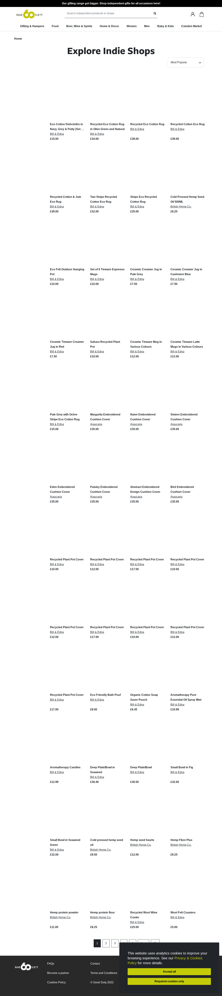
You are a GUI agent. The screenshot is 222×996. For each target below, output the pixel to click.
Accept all (169, 971)
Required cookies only (169, 981)
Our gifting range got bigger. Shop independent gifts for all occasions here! (111, 3)
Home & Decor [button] (109, 26)
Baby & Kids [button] (165, 26)
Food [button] (55, 26)
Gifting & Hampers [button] (32, 26)
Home (18, 38)
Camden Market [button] (191, 26)
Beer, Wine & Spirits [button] (79, 26)
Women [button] (132, 26)
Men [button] (147, 26)
